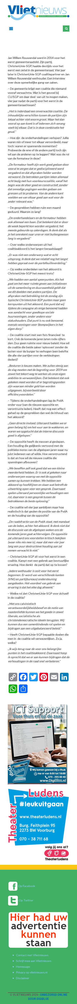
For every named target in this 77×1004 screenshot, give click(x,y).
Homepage (23, 966)
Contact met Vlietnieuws (32, 955)
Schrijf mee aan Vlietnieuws (33, 961)
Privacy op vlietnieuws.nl (31, 972)
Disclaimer (22, 978)
